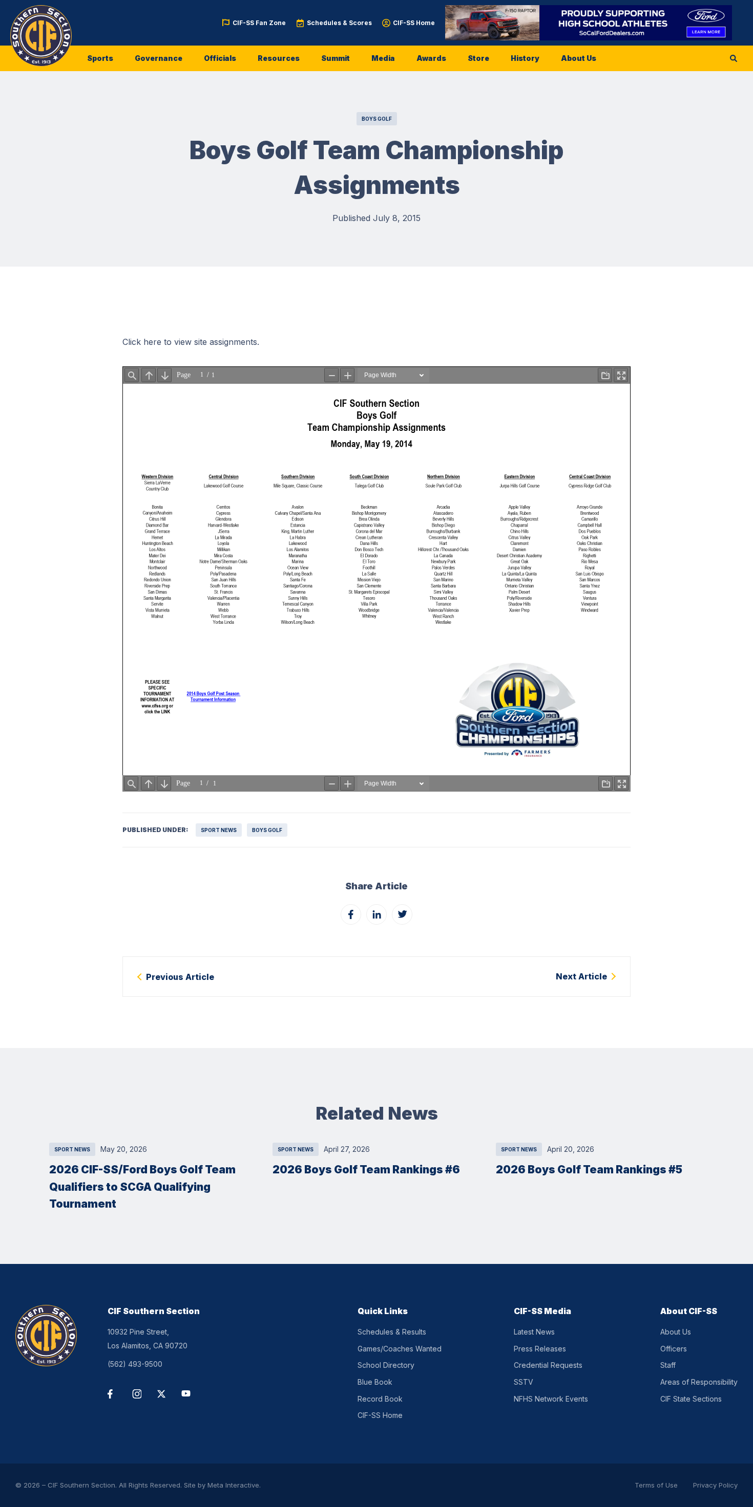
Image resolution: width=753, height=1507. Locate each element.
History (525, 58)
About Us (578, 58)
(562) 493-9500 (135, 1364)
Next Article (581, 976)
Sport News (219, 830)
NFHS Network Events (551, 1398)
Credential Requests (548, 1365)
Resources (279, 58)
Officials (220, 58)
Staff (668, 1365)
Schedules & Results (392, 1331)
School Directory (386, 1365)
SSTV (523, 1382)
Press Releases (540, 1348)
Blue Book (375, 1382)
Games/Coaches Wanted (400, 1348)
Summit (335, 58)
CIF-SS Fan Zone (259, 23)
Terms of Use (656, 1485)
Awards (431, 58)
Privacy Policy (715, 1485)
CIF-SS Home (414, 23)
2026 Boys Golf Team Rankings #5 (589, 1169)
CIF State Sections (691, 1398)
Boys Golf (377, 119)
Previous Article (180, 977)
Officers (673, 1348)
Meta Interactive (233, 1485)
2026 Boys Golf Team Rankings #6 (366, 1169)
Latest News (534, 1331)
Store (478, 58)
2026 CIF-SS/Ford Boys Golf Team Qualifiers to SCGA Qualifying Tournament (142, 1186)
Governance (158, 58)
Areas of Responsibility (699, 1382)
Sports (100, 58)
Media (383, 58)
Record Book (380, 1398)
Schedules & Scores (339, 23)
